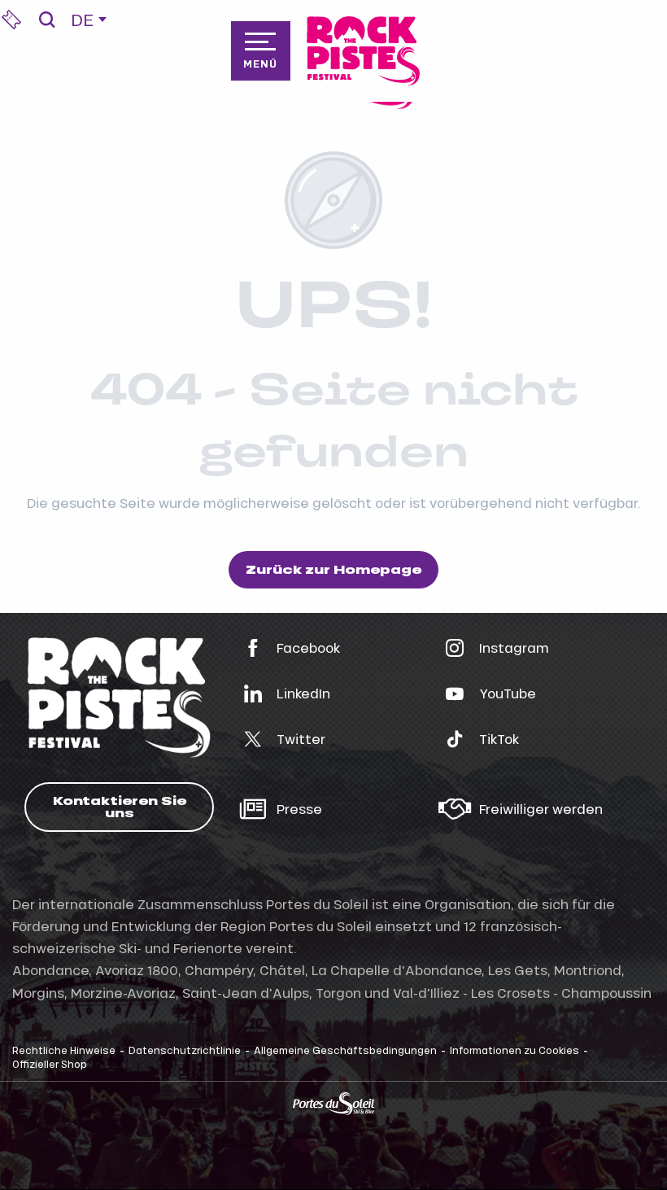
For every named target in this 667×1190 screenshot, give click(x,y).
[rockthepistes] (363, 50)
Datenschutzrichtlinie (185, 1050)
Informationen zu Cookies (514, 1050)
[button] (46, 19)
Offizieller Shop (49, 1064)
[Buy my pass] (11, 19)
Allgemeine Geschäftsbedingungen (345, 1050)
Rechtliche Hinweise (64, 1050)
